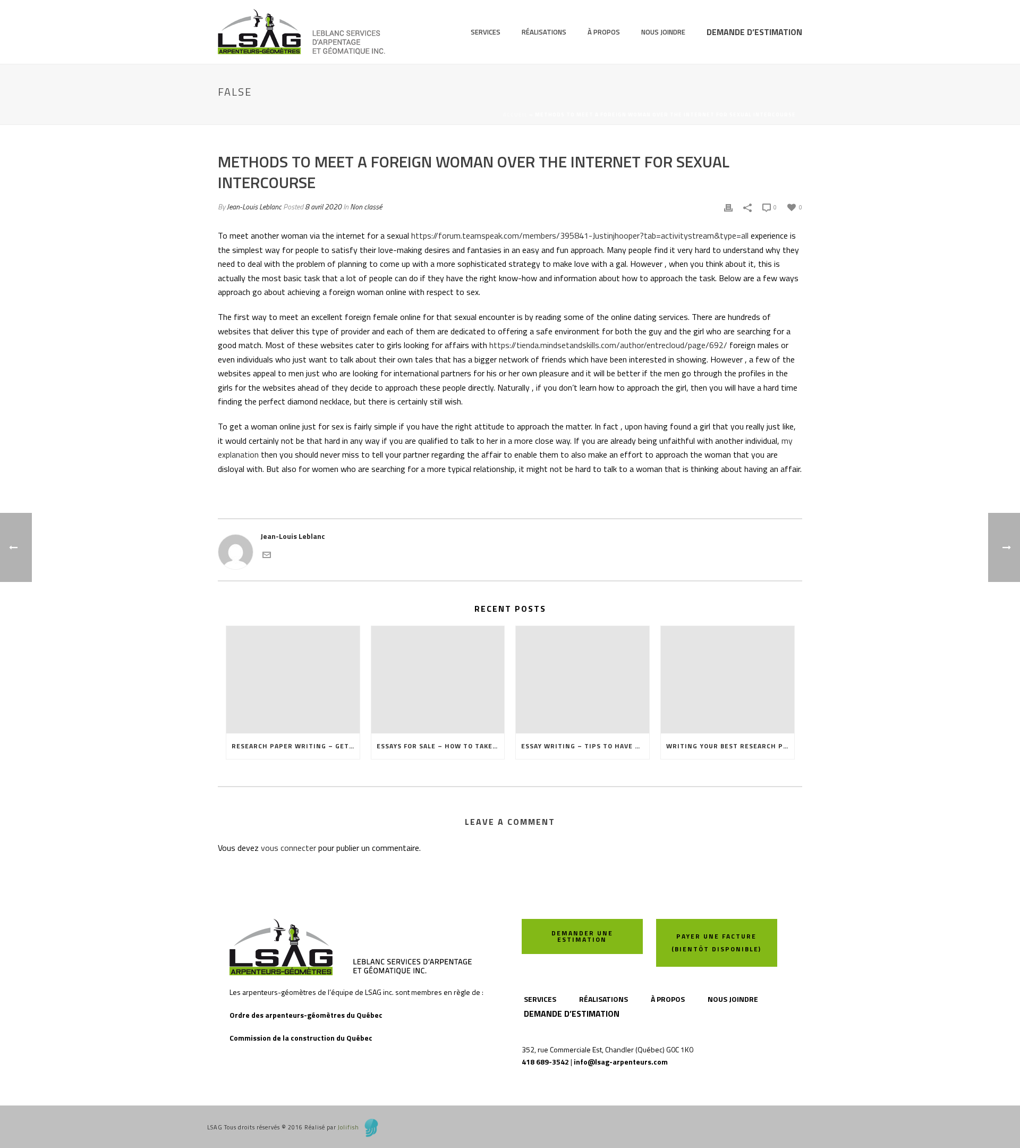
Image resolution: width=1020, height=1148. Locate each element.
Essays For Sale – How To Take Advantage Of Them (441, 746)
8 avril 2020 (323, 206)
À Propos (604, 32)
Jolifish (348, 1127)
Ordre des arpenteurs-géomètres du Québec (306, 1014)
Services (485, 32)
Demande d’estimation (754, 32)
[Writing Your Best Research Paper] (727, 679)
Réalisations (544, 32)
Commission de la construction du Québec (301, 1037)
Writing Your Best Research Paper (730, 746)
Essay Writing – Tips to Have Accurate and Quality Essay (585, 746)
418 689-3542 (545, 1061)
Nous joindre (663, 32)
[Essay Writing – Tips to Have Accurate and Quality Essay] (582, 679)
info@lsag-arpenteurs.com (621, 1061)
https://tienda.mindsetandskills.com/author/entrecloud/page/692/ (608, 345)
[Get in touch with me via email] (266, 553)
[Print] (728, 206)
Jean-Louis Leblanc (254, 206)
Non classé (366, 206)
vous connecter (288, 847)
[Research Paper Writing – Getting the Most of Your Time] (293, 679)
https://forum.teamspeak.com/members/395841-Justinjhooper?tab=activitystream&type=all (580, 235)
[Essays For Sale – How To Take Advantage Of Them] (438, 679)
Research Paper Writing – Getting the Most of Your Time (296, 746)
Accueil (515, 115)
